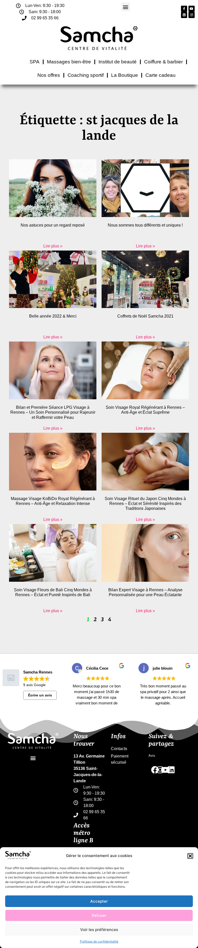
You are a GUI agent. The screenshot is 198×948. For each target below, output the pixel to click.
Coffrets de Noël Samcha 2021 (145, 316)
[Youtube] (191, 9)
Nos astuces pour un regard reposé (53, 225)
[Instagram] (191, 15)
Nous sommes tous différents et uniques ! (145, 225)
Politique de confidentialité (99, 941)
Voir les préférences (99, 929)
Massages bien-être (69, 61)
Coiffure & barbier (163, 61)
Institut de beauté (117, 61)
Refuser (99, 915)
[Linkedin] (184, 15)
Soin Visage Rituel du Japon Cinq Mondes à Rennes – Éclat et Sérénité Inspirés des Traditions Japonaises (145, 503)
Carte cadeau (160, 75)
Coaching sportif (86, 75)
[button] (190, 856)
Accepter (99, 901)
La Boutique (124, 75)
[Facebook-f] (184, 9)
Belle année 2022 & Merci (53, 316)
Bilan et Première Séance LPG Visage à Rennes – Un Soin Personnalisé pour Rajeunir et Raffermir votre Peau (52, 412)
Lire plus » (52, 246)
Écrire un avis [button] (40, 695)
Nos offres (48, 75)
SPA (34, 61)
